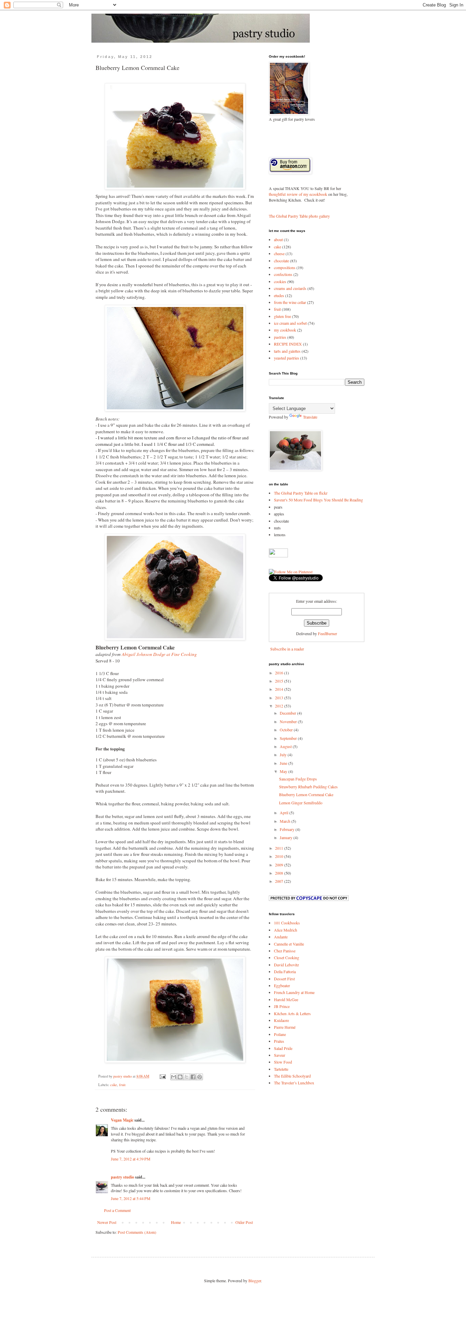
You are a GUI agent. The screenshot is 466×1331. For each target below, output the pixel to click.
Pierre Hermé (284, 1027)
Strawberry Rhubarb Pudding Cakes (308, 786)
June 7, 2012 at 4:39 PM (130, 1158)
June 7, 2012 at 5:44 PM (130, 1198)
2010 (279, 856)
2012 (279, 705)
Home (176, 1222)
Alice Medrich (285, 930)
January (286, 837)
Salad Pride (283, 1048)
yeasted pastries (286, 358)
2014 (279, 689)
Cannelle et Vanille (289, 944)
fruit (122, 1084)
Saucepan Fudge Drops (298, 778)
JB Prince (282, 1006)
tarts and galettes (287, 351)
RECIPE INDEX (288, 344)
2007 (279, 881)
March (285, 821)
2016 (279, 672)
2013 (279, 697)
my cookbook (285, 330)
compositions (284, 267)
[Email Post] (162, 1076)
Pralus (279, 1041)
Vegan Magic (122, 1120)
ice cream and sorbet (290, 323)
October (287, 729)
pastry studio (122, 1177)
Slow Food (283, 1062)
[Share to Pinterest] (199, 1076)
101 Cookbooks (287, 922)
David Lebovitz (286, 964)
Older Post (244, 1222)
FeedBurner (327, 633)
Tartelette (281, 1069)
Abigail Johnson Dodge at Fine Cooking (159, 654)
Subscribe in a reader (287, 649)
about (278, 239)
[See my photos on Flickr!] (278, 555)
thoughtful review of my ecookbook (298, 194)
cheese (279, 253)
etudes (279, 295)
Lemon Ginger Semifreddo (300, 802)
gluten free (282, 316)
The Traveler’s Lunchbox (294, 1082)
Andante (281, 936)
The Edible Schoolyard (292, 1076)
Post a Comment (117, 1210)
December (288, 713)
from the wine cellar (290, 302)
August (286, 746)
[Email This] (173, 1076)
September (289, 738)
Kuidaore (281, 1020)
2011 (279, 848)
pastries (280, 337)
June (284, 763)
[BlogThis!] (180, 1076)
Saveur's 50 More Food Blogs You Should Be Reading (318, 499)
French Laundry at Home (294, 992)
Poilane (280, 1034)
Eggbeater (282, 985)
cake (113, 1084)
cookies (280, 281)
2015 (279, 681)
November (289, 721)
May (284, 771)
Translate (310, 417)
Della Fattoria (285, 971)
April (284, 812)
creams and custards (290, 288)
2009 (279, 864)
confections (283, 274)
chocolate (281, 260)
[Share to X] (186, 1076)
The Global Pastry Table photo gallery (299, 216)
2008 (279, 873)
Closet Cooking (286, 957)
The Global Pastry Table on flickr (300, 493)
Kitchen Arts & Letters (292, 1013)
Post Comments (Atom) (137, 1232)
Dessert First (284, 978)
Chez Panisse (284, 950)
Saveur (279, 1055)
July (284, 754)
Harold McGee (286, 999)
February (287, 829)
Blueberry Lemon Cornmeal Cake (306, 794)
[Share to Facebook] (193, 1076)
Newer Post (106, 1222)
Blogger (254, 1280)
